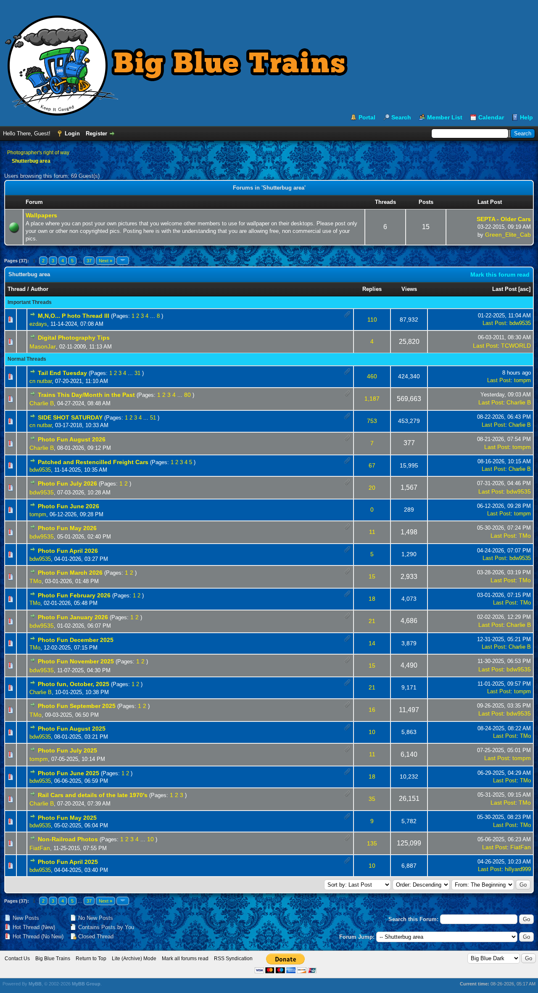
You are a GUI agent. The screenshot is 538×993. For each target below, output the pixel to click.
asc (524, 289)
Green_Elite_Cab (508, 234)
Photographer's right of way (38, 153)
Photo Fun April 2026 (68, 550)
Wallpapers (41, 215)
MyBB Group (86, 983)
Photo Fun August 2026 (71, 439)
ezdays (38, 324)
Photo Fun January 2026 (73, 617)
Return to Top (91, 958)
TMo (525, 535)
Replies (372, 289)
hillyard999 (518, 869)
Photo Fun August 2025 (71, 728)
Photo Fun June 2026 (68, 506)
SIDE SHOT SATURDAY (70, 417)
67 (372, 465)
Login (72, 133)
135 (372, 843)
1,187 (372, 398)
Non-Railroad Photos (68, 839)
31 (137, 373)
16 (372, 709)
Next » (105, 260)
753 (372, 420)
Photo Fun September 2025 (77, 705)
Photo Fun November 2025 (76, 661)
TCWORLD (516, 345)
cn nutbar (40, 381)
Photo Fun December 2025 (75, 639)
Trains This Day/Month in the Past (86, 394)
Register (96, 133)
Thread (17, 289)
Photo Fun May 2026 (67, 528)
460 (372, 376)
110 (372, 319)
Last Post (504, 289)
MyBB (35, 983)
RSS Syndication (233, 958)
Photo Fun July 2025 (67, 750)
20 (372, 487)
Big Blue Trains (52, 958)
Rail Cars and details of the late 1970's (93, 795)
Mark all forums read (185, 958)
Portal (367, 117)
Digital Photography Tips (74, 337)
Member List (444, 117)
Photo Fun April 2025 (68, 861)
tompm (522, 380)
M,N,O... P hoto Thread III (73, 315)
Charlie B (41, 403)
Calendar (491, 117)
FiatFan (39, 848)
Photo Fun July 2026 (67, 483)
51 (153, 418)
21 (372, 621)
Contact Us (17, 958)
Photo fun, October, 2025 (73, 684)
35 (372, 798)
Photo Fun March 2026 (70, 572)
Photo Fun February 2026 (74, 595)
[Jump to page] (122, 260)
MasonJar (42, 346)
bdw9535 (520, 323)
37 (89, 260)
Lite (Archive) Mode (134, 958)
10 (372, 732)
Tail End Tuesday (62, 373)
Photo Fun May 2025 (67, 817)
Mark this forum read (500, 274)
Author (39, 289)
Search (401, 117)
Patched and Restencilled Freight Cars (93, 462)
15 (372, 576)
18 (372, 598)
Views (409, 289)
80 (187, 394)
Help (526, 117)
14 (372, 643)
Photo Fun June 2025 (68, 773)
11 (372, 531)
